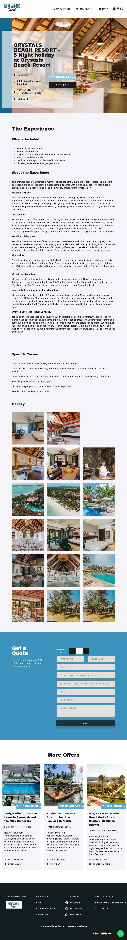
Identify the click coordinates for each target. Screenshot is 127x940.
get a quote (62, 85)
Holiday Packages (60, 9)
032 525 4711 (101, 908)
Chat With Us (102, 933)
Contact (103, 9)
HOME (38, 902)
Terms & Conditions (77, 926)
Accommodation (84, 9)
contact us (42, 914)
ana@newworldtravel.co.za (108, 902)
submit (86, 723)
